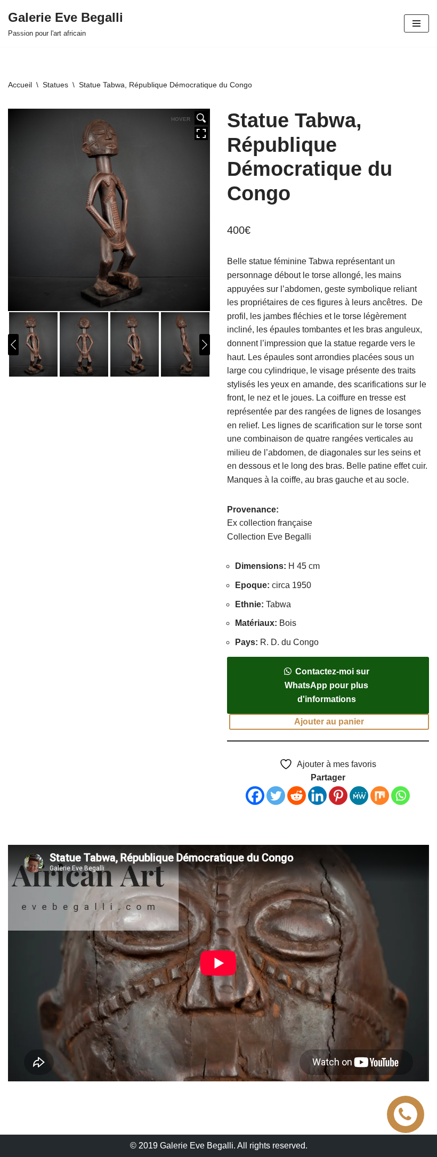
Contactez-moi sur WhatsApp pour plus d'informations (327, 685)
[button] (328, 699)
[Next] (204, 344)
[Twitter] (275, 795)
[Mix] (379, 795)
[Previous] (13, 344)
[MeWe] (359, 795)
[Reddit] (296, 795)
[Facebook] (255, 795)
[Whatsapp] (400, 795)
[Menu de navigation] (416, 23)
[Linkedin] (317, 795)
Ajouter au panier (329, 721)
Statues (55, 84)
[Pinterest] (338, 795)
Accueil (20, 84)
